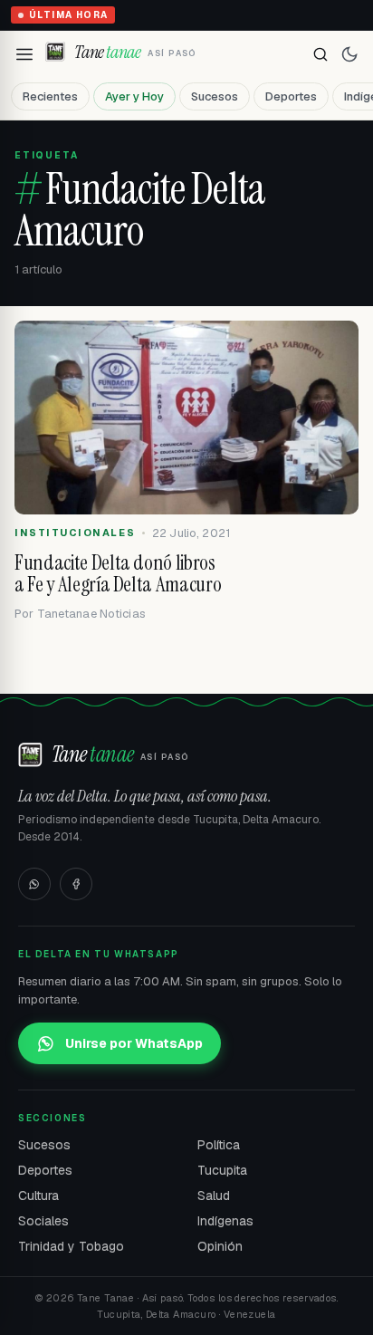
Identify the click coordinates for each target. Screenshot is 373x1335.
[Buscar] (320, 54)
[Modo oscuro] (349, 54)
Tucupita (222, 1170)
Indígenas (225, 1221)
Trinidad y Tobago (71, 1246)
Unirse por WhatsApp (134, 1043)
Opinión (220, 1246)
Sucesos (214, 96)
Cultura (38, 1195)
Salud (213, 1195)
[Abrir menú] (24, 54)
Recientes (50, 96)
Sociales (43, 1221)
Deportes (291, 96)
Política (218, 1145)
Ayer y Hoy (134, 96)
